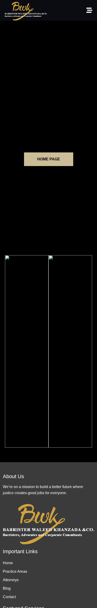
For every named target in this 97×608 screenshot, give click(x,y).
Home (8, 563)
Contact (9, 597)
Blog (7, 588)
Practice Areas (15, 571)
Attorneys (11, 580)
